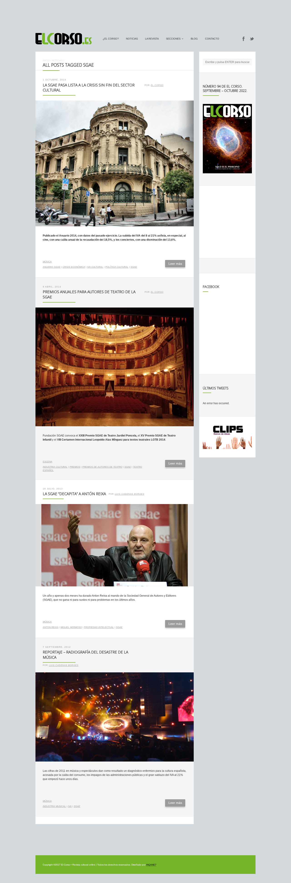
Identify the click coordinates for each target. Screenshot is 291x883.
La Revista (152, 38)
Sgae (133, 267)
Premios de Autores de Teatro (102, 467)
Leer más (175, 263)
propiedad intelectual (99, 627)
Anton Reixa (50, 627)
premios (75, 467)
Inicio (46, 60)
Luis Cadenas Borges (129, 494)
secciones (173, 38)
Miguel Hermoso (71, 627)
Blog (194, 38)
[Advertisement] (145, 14)
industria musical (54, 806)
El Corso (157, 85)
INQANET (151, 864)
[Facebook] (243, 38)
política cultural (116, 267)
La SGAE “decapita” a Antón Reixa (74, 493)
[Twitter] (252, 38)
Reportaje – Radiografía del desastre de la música (85, 654)
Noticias (132, 38)
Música (47, 261)
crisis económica (74, 267)
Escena (47, 461)
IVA (70, 806)
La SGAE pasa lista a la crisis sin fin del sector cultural (89, 87)
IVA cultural (95, 267)
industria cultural (55, 467)
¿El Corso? (111, 38)
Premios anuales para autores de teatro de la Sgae (89, 294)
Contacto (212, 38)
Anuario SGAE (51, 267)
